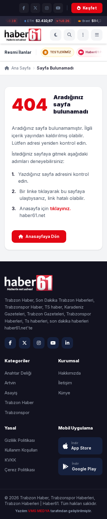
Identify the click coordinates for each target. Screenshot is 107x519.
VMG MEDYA (39, 511)
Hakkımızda (69, 373)
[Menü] (83, 35)
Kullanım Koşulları (21, 450)
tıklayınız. (60, 208)
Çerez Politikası (20, 469)
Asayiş (11, 392)
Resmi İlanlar (18, 52)
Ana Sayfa (20, 67)
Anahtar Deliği (18, 373)
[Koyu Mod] (55, 35)
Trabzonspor (17, 412)
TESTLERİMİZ (60, 52)
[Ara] (69, 35)
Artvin (10, 382)
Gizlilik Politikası (20, 440)
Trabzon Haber (19, 402)
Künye (64, 392)
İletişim (65, 382)
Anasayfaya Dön (42, 236)
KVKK (10, 460)
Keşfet (90, 7)
